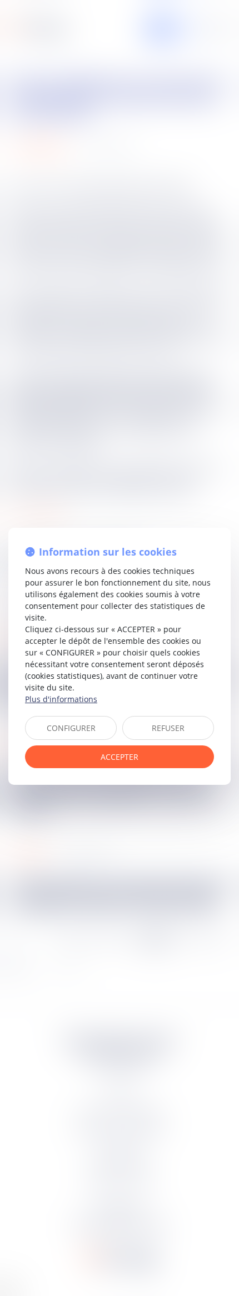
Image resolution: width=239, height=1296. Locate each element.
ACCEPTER (119, 757)
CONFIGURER (71, 728)
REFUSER (168, 728)
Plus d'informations (61, 699)
